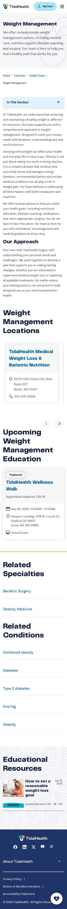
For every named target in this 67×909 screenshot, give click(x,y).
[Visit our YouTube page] (43, 847)
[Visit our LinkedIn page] (24, 847)
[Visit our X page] (34, 847)
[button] (45, 6)
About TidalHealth (18, 861)
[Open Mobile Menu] (62, 6)
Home (6, 75)
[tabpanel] (33, 205)
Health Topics (37, 75)
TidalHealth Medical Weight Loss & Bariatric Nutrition (31, 358)
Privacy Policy (12, 879)
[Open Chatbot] (57, 899)
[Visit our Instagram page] (52, 847)
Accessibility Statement (19, 894)
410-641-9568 (25, 396)
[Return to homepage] (33, 838)
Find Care (19, 75)
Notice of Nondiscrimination (21, 886)
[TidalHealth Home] (16, 6)
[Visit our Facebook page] (15, 847)
